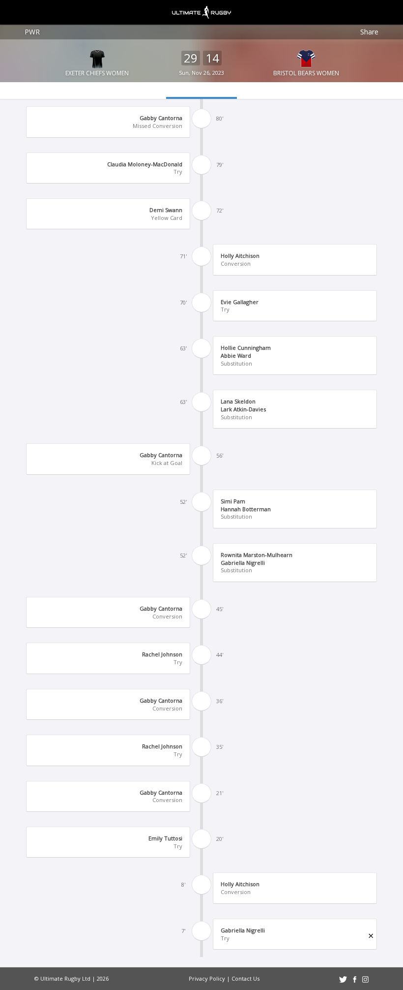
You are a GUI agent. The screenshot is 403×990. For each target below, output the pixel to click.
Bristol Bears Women (306, 73)
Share (369, 31)
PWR (32, 31)
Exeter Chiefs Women (97, 73)
